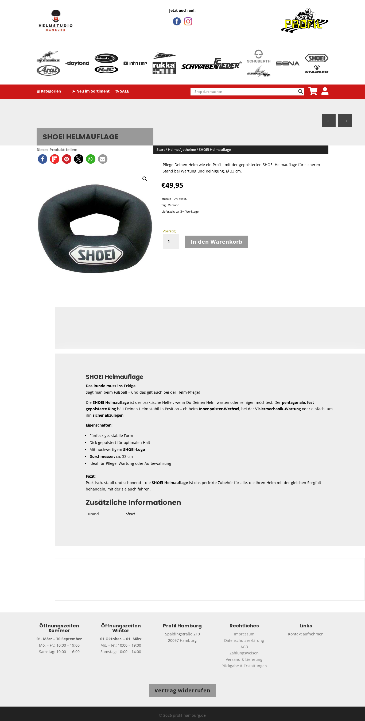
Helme (173, 149)
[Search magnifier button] (300, 91)
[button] (42, 159)
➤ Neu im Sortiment (91, 91)
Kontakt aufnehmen (306, 633)
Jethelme (188, 149)
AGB (244, 646)
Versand (174, 205)
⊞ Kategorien (49, 91)
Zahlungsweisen (244, 652)
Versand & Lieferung (244, 659)
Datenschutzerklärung (244, 640)
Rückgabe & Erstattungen (244, 665)
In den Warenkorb (217, 241)
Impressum (244, 633)
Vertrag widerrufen (182, 690)
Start (161, 149)
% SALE (122, 91)
